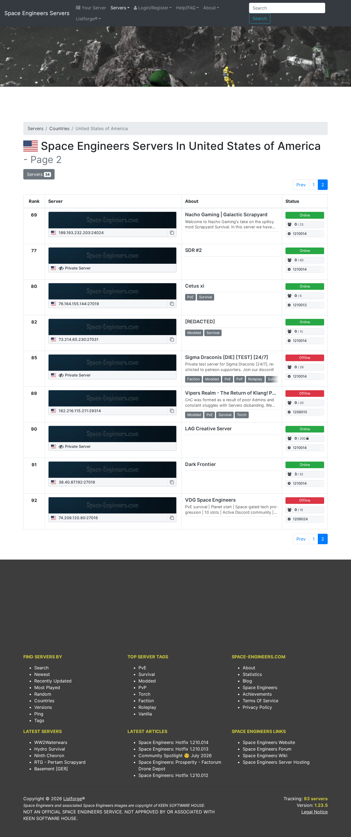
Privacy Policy (257, 707)
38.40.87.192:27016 (76, 482)
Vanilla (145, 714)
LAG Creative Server (208, 428)
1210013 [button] (300, 305)
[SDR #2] (112, 256)
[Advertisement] (175, 106)
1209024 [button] (300, 519)
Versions (43, 707)
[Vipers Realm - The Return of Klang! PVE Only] (112, 398)
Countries (59, 128)
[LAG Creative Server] (112, 434)
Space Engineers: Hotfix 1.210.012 (173, 775)
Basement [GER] (51, 768)
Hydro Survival (49, 749)
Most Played (47, 687)
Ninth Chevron (49, 755)
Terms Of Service (260, 700)
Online (305, 215)
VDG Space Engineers (210, 500)
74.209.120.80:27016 (78, 517)
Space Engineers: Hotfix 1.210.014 (173, 742)
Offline (304, 358)
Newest (42, 674)
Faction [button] (193, 379)
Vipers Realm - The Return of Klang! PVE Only (238, 393)
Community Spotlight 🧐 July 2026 (175, 755)
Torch (144, 694)
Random (42, 694)
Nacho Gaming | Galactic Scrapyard (226, 214)
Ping (38, 714)
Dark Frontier (200, 464)
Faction (146, 700)
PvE (142, 667)
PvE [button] (190, 297)
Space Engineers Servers (36, 13)
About (209, 7)
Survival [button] (205, 297)
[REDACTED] (200, 321)
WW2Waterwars (50, 742)
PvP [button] (239, 379)
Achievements (257, 694)
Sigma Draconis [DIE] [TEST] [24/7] (226, 357)
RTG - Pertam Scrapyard (60, 762)
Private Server (77, 268)
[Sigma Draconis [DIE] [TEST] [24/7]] (112, 363)
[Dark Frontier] (112, 470)
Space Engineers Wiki (265, 755)
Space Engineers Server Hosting (276, 762)
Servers (118, 7)
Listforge (72, 798)
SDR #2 (193, 250)
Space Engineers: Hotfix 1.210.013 (173, 749)
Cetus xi (194, 286)
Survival (146, 674)
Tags (39, 720)
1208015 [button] (300, 412)
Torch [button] (242, 415)
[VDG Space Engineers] (112, 505)
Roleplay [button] (255, 379)
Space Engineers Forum (267, 749)
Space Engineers (260, 687)
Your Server (93, 7)
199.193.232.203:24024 (81, 232)
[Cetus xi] (112, 291)
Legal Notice (314, 811)
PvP (142, 687)
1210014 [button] (300, 234)
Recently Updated (53, 681)
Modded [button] (194, 333)
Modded (147, 681)
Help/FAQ (186, 7)
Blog (247, 681)
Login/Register (152, 7)
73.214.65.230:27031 (78, 339)
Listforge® (87, 18)
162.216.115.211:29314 (79, 410)
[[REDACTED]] (112, 327)
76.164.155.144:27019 (78, 303)
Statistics (252, 674)
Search (260, 18)
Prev (301, 184)
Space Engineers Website (269, 742)
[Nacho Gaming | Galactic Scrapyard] (112, 220)
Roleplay (147, 707)
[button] (172, 232)
